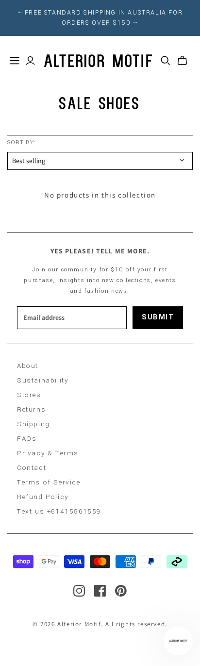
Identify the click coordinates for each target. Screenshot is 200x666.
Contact (31, 467)
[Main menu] (14, 61)
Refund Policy (43, 496)
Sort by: (21, 142)
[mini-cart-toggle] (182, 60)
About (27, 365)
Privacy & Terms (48, 453)
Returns (31, 409)
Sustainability (42, 380)
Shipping (33, 424)
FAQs (26, 438)
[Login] (30, 61)
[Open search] (165, 61)
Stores (29, 395)
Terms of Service (49, 482)
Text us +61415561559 (59, 511)
